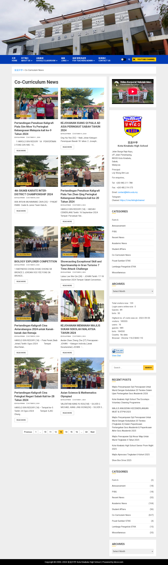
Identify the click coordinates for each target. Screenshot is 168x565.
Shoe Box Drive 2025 (121, 460)
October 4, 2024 (80, 205)
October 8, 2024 (34, 198)
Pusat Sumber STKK (121, 261)
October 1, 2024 (80, 400)
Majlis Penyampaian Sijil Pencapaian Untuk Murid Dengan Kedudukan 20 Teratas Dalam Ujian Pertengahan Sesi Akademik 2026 (132, 390)
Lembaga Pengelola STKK (124, 266)
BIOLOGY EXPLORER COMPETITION (35, 261)
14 (66, 432)
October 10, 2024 (80, 133)
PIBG (114, 231)
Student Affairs (119, 249)
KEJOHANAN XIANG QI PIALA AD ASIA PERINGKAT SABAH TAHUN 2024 (80, 126)
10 (45, 432)
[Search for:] (127, 367)
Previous (28, 432)
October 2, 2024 (34, 403)
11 (50, 432)
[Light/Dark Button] (123, 59)
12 (56, 432)
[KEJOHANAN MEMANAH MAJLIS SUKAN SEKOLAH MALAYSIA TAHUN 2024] (82, 306)
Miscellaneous (118, 272)
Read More (21, 151)
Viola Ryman (20, 137)
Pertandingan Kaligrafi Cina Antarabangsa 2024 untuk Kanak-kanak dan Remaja (34, 329)
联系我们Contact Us (104, 59)
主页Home (14, 59)
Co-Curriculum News (24, 116)
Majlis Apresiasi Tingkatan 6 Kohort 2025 (131, 454)
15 (71, 432)
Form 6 (115, 220)
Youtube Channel (146, 59)
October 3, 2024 (80, 272)
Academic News (119, 243)
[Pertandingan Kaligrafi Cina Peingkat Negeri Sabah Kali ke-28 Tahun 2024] (36, 373)
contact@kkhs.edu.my (128, 192)
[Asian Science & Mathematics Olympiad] (82, 373)
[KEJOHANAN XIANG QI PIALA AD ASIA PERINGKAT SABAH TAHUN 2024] (82, 103)
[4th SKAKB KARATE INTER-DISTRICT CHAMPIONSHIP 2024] (36, 171)
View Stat (116, 355)
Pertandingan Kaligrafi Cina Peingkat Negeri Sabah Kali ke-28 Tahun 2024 (34, 396)
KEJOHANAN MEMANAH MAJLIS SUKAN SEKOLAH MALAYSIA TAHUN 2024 (80, 329)
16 (77, 432)
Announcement (118, 226)
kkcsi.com (118, 562)
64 (86, 432)
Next (92, 432)
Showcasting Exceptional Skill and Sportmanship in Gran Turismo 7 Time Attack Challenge (81, 265)
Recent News (118, 237)
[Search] (129, 59)
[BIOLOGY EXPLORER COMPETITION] (36, 242)
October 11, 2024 (34, 137)
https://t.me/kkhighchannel (132, 200)
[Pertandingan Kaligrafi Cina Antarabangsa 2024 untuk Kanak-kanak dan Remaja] (36, 306)
